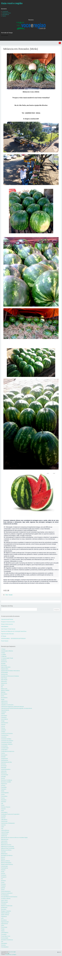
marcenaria (4, 841)
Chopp (2, 721)
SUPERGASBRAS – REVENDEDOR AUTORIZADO (13, 638)
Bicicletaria (4, 694)
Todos (2, 930)
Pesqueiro (3, 877)
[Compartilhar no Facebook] (8, 590)
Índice (4, 16)
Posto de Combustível (6, 893)
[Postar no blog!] (5, 590)
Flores (3, 794)
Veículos (3, 945)
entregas (3, 776)
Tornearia (3, 934)
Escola (3, 778)
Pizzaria (3, 886)
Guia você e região (12, 3)
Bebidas (3, 692)
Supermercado (5, 922)
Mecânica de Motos (6, 850)
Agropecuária (4, 669)
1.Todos (3, 652)
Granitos (3, 808)
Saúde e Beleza (5, 914)
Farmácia (3, 789)
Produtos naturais (5, 898)
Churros (3, 724)
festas (2, 791)
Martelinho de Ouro (6, 844)
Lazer (2, 826)
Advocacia (4, 665)
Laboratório (4, 819)
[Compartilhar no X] (7, 590)
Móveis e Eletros (5, 861)
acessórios (4, 661)
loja (2, 828)
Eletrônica (4, 773)
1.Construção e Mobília (7, 651)
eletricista (3, 771)
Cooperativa (4, 749)
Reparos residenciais (6, 905)
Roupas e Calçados (6, 911)
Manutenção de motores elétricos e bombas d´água (14, 837)
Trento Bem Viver (5, 936)
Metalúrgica (4, 853)
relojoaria (3, 904)
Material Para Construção (7, 848)
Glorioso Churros (5, 807)
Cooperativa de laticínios (7, 751)
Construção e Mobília (6, 744)
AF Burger (3, 636)
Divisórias (4, 765)
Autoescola (4, 683)
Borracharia (4, 697)
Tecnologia (4, 927)
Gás (2, 803)
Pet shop (3, 880)
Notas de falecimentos (7, 624)
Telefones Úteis (6, 13)
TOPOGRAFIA (4, 932)
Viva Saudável (4, 947)
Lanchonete (4, 821)
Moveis (3, 857)
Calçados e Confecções (7, 704)
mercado (3, 852)
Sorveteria (4, 920)
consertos (3, 737)
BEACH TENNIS (5, 690)
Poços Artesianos (5, 891)
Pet (2, 878)
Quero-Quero (4, 900)
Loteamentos (4, 834)
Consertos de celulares (7, 740)
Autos (2, 685)
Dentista (3, 756)
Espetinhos (4, 783)
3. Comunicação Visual (7, 658)
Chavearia (3, 717)
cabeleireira (4, 701)
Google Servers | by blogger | (10, 954)
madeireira (4, 835)
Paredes (3, 869)
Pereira (3, 873)
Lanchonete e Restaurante (8, 823)
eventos (3, 785)
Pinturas (3, 884)
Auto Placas (4, 679)
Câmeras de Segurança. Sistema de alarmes (12, 706)
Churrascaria (4, 722)
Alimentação (4, 672)
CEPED (3, 713)
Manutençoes (4, 839)
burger (2, 699)
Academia (3, 660)
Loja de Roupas (5, 832)
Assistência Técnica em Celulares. (10, 676)
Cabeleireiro (4, 703)
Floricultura (4, 796)
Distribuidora (4, 760)
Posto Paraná (4, 641)
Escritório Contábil (6, 782)
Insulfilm (3, 816)
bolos (2, 695)
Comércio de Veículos (7, 733)
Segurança (4, 916)
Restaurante (4, 907)
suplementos (4, 923)
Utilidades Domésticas (7, 939)
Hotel (2, 810)
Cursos (3, 753)
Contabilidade (5, 747)
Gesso (2, 805)
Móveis (3, 859)
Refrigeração (4, 902)
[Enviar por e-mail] (4, 590)
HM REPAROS (4, 626)
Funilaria (3, 801)
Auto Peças (4, 678)
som (2, 918)
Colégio (3, 731)
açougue (3, 663)
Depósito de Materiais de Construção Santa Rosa (13, 631)
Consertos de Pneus (6, 742)
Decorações (4, 755)
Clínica (3, 728)
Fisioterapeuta (5, 792)
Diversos (3, 764)
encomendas (4, 774)
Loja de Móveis (5, 830)
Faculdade (4, 787)
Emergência (5, 14)
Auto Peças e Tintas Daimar (8, 629)
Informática (4, 812)
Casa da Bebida (5, 710)
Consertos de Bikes (6, 739)
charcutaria (4, 715)
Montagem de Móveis (6, 855)
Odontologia (4, 866)
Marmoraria (4, 843)
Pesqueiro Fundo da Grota (8, 621)
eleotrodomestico (5, 769)
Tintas (2, 929)
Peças (2, 871)
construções (4, 746)
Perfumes (3, 875)
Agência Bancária (5, 667)
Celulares (3, 712)
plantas (3, 887)
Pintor (2, 882)
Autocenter (4, 681)
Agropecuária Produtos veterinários (10, 670)
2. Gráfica (3, 654)
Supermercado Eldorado (7, 633)
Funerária (3, 800)
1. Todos (6, 594)
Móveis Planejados (6, 862)
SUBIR (59, 952)
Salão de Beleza (5, 913)
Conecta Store (4, 735)
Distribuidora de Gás (6, 762)
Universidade (4, 938)
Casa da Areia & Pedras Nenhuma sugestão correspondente (16, 708)
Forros (3, 798)
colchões (3, 730)
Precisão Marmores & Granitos (9, 896)
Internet (3, 817)
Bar (2, 686)
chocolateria (4, 719)
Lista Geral (5, 11)
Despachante (4, 758)
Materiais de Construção (7, 846)
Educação (3, 767)
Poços (2, 889)
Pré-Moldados (5, 895)
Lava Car (3, 825)
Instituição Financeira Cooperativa (10, 814)
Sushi (2, 925)
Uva (2, 941)
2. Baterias (3, 656)
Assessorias (4, 674)
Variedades (4, 943)
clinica (3, 726)
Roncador (11, 594)
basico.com (4, 688)
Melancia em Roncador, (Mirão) (20, 48)
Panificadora (4, 868)
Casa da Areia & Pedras (7, 619)
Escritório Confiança (6, 780)
